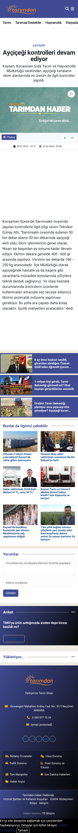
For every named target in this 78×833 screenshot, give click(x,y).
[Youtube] (46, 739)
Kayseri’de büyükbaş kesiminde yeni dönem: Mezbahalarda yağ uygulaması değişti (16, 532)
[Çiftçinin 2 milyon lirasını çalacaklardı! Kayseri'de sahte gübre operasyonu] (20, 441)
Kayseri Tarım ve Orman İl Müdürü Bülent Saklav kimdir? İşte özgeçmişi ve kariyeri (55, 494)
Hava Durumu (54, 756)
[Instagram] (39, 739)
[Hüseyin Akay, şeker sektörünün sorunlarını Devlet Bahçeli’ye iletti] (58, 441)
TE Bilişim (48, 813)
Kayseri (39, 45)
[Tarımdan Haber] (21, 9)
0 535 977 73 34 (41, 717)
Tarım (7, 22)
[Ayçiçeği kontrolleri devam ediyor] (39, 110)
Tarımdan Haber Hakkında (38, 795)
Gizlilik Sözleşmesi (61, 799)
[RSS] (53, 739)
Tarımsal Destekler (28, 22)
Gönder (11, 593)
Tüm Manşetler (19, 774)
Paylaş (11, 137)
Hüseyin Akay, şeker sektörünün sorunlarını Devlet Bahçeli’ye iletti (58, 457)
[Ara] (67, 9)
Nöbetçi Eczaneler (21, 756)
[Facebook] (26, 739)
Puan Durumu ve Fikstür (53, 765)
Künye (33, 803)
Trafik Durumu (18, 763)
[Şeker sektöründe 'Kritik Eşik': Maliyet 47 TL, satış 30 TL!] (20, 476)
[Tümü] (73, 612)
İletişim (43, 803)
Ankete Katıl (14, 638)
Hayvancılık (53, 22)
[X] (32, 739)
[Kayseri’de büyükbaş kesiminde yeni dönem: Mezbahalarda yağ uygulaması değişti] (20, 514)
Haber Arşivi (17, 781)
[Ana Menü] (72, 9)
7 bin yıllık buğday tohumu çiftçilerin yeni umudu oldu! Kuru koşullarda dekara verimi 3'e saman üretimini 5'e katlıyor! (58, 533)
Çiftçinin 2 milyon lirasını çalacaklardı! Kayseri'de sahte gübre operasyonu (17, 457)
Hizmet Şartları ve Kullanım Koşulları (25, 799)
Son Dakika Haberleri (57, 774)
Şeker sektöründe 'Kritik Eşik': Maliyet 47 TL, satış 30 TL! (20, 491)
